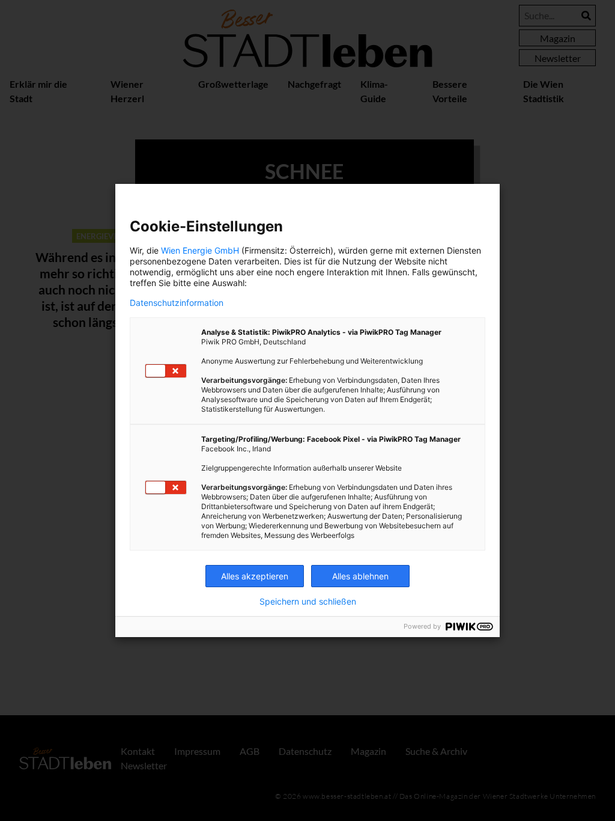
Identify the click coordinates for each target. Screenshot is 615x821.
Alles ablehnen (360, 576)
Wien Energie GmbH (200, 250)
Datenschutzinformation (176, 303)
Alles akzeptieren (254, 576)
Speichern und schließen (307, 601)
